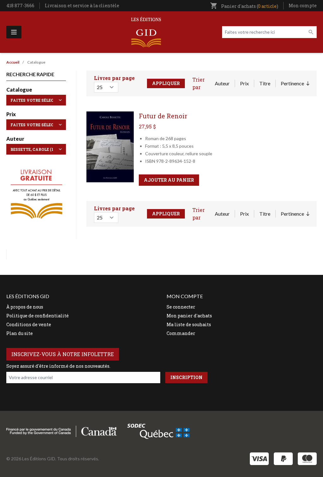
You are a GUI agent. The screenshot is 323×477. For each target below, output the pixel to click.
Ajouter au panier (169, 180)
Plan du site (19, 333)
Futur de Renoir (163, 116)
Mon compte (303, 6)
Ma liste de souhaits (189, 324)
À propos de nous (24, 307)
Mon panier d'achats (189, 316)
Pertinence (295, 83)
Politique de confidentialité (37, 316)
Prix (244, 83)
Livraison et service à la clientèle (82, 6)
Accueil (12, 62)
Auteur (222, 83)
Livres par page (114, 78)
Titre (264, 83)
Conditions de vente (28, 324)
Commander (181, 333)
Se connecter (181, 307)
